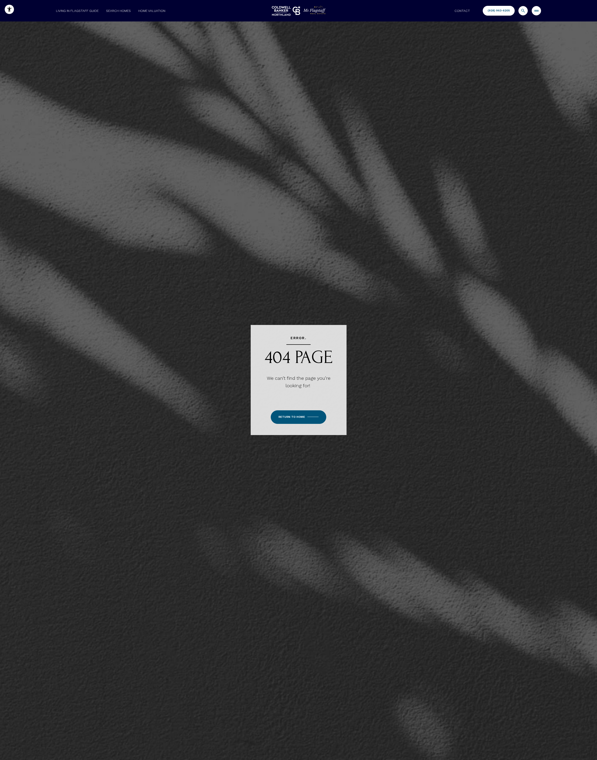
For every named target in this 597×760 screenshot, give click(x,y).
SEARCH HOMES (118, 11)
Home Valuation (151, 11)
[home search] (523, 10)
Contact (462, 11)
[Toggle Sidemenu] (536, 10)
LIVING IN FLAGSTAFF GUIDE (77, 11)
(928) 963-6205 (499, 10)
